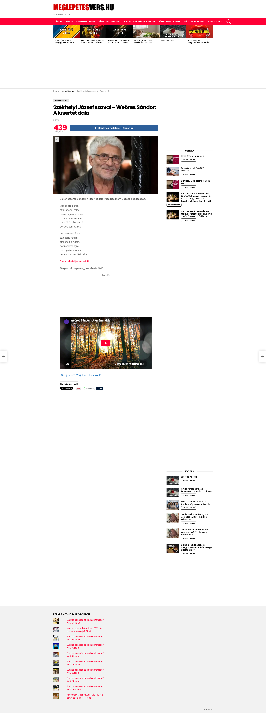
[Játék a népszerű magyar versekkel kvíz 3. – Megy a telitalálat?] (173, 518)
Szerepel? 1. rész (168, 40)
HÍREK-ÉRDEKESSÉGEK (110, 21)
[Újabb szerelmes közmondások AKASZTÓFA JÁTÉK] (199, 31)
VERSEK (69, 21)
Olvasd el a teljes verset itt (74, 261)
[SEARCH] (229, 21)
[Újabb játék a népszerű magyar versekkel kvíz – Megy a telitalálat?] (173, 548)
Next (211, 36)
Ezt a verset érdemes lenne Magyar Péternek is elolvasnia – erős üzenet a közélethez (196, 214)
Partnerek (208, 709)
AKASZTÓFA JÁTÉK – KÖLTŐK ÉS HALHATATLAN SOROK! (119, 41)
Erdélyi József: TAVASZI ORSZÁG (192, 169)
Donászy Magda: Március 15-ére (196, 182)
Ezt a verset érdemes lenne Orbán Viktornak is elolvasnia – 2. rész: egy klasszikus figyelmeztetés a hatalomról (196, 197)
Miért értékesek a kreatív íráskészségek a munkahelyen (196, 503)
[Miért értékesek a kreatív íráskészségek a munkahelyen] (173, 505)
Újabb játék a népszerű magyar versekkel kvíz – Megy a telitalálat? (196, 547)
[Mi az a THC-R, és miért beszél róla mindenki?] (146, 31)
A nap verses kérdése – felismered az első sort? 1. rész (196, 490)
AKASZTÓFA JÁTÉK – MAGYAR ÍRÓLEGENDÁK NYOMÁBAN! (92, 41)
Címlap (58, 21)
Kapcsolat (214, 21)
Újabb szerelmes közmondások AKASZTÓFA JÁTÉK (199, 42)
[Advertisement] (133, 67)
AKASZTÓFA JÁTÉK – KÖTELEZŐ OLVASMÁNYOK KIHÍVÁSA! (65, 42)
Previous (54, 36)
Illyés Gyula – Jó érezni (192, 156)
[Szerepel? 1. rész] (173, 31)
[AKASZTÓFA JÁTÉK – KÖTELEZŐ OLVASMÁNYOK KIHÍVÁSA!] (66, 31)
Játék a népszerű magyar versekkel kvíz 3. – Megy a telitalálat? (194, 517)
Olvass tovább (188, 160)
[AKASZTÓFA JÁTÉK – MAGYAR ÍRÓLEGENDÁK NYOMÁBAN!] (93, 31)
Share (57, 139)
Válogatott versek (169, 21)
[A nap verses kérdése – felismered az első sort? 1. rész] (173, 492)
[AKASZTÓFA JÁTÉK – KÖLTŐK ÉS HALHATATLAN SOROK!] (119, 31)
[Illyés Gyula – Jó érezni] (173, 159)
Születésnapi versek (144, 21)
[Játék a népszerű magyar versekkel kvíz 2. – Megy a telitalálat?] (173, 533)
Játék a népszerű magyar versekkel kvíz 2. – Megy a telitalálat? (194, 532)
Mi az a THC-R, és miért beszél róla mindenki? (143, 41)
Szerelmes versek (85, 21)
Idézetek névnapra (194, 21)
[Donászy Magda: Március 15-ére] (173, 184)
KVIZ (126, 21)
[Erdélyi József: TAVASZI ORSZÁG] (173, 171)
